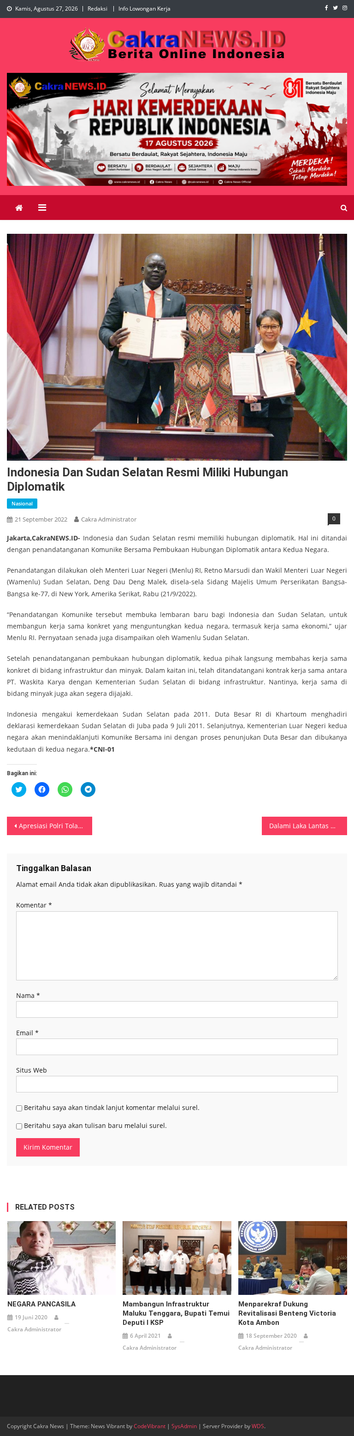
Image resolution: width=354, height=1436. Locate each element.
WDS (258, 1426)
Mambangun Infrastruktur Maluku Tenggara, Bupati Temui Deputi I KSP (176, 1313)
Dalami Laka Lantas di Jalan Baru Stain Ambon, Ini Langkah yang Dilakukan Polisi (308, 825)
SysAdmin (184, 1426)
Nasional (22, 503)
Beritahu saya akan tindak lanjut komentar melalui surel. (112, 1107)
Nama (28, 995)
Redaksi (97, 8)
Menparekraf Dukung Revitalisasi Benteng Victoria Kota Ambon (287, 1313)
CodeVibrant (149, 1426)
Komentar (34, 905)
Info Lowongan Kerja (144, 8)
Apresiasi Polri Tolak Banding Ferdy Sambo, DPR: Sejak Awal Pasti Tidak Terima (55, 825)
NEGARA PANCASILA (41, 1304)
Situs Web (31, 1070)
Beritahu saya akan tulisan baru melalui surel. (95, 1125)
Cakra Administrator (108, 519)
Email (27, 1032)
